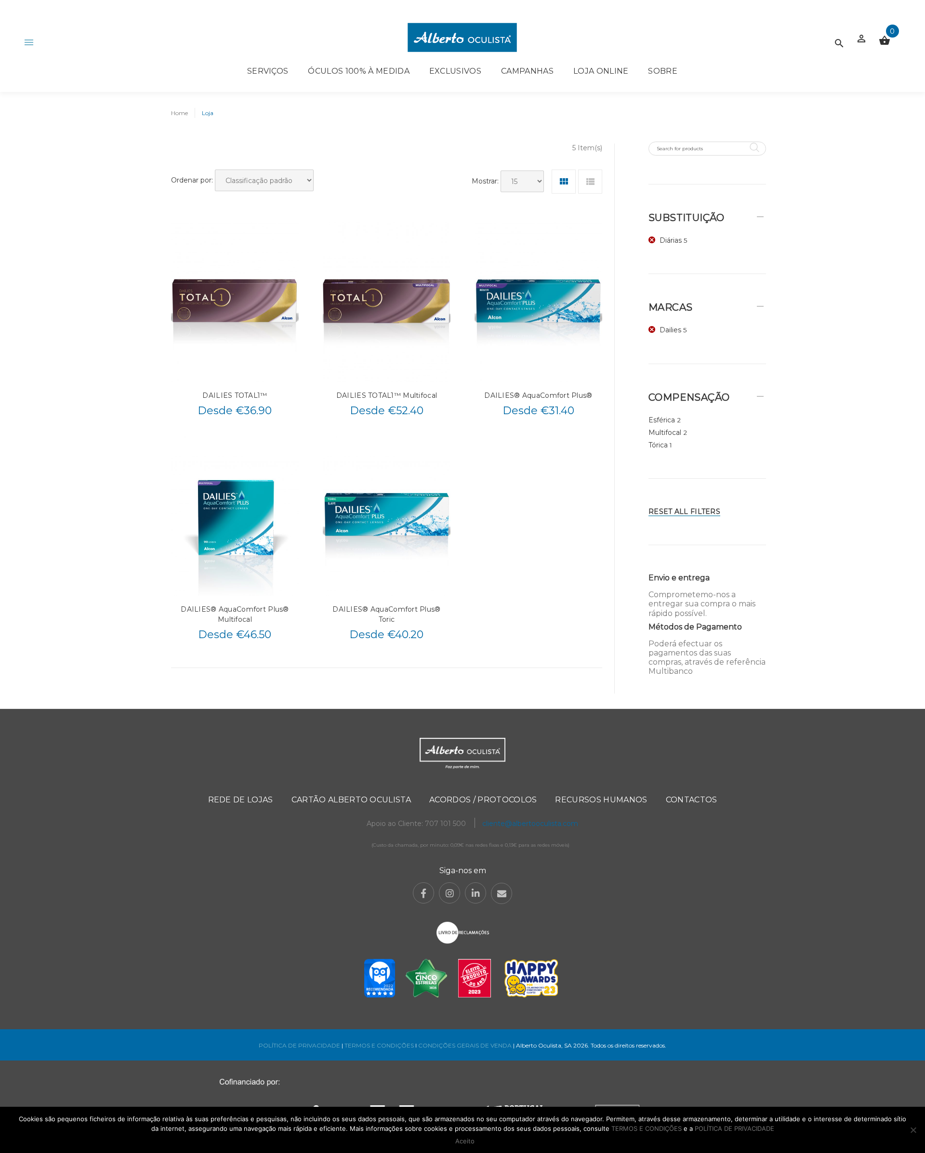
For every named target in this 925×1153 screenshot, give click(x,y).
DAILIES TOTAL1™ (234, 395)
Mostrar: (485, 181)
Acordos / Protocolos (483, 799)
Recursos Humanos (601, 799)
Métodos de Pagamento (695, 626)
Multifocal (664, 432)
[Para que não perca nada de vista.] (462, 37)
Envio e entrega (679, 577)
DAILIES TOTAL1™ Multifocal (386, 395)
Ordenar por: (192, 180)
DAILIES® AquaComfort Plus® (538, 395)
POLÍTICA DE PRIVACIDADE (299, 1045)
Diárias (671, 240)
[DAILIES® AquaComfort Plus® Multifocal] (235, 516)
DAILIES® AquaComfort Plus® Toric (386, 614)
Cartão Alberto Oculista (351, 799)
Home (179, 113)
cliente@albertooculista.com (530, 823)
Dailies (670, 330)
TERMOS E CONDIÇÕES (379, 1045)
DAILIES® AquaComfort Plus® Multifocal (235, 614)
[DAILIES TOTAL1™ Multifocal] (386, 301)
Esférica (661, 420)
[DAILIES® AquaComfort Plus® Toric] (386, 516)
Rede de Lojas (240, 799)
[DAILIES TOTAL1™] (235, 301)
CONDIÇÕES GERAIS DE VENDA (465, 1045)
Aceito (465, 1141)
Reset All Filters (684, 511)
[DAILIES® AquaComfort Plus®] (538, 301)
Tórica (658, 445)
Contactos (691, 799)
